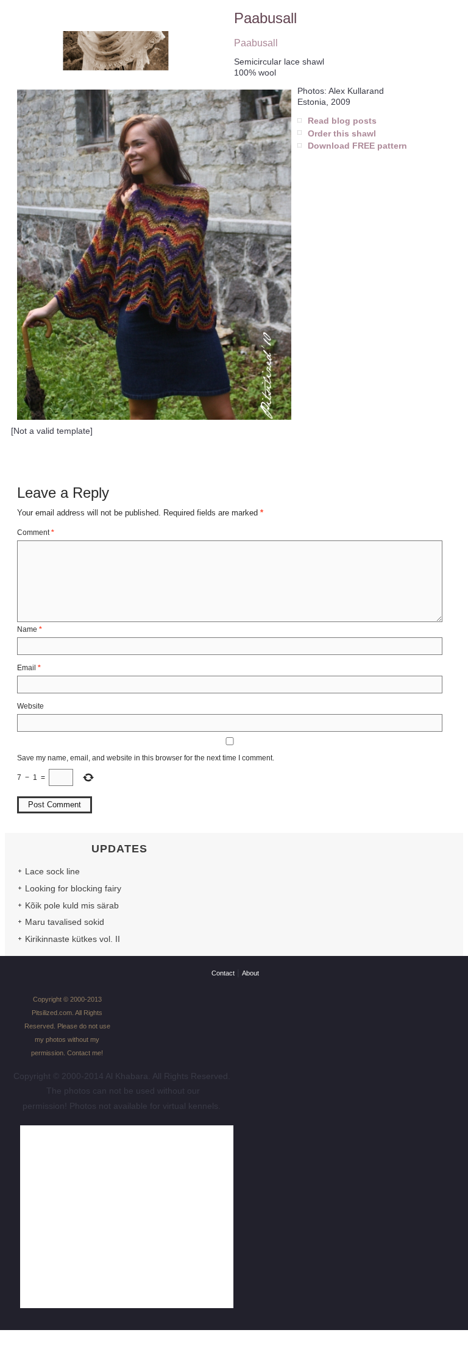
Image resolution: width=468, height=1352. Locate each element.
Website (30, 706)
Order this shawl (342, 133)
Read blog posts (342, 121)
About (250, 973)
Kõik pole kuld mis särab (72, 905)
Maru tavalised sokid (64, 922)
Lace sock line (52, 871)
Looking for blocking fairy (73, 888)
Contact (223, 973)
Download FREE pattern (357, 145)
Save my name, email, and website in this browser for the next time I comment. (145, 758)
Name (29, 629)
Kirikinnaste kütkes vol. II (72, 939)
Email (29, 668)
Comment (35, 532)
